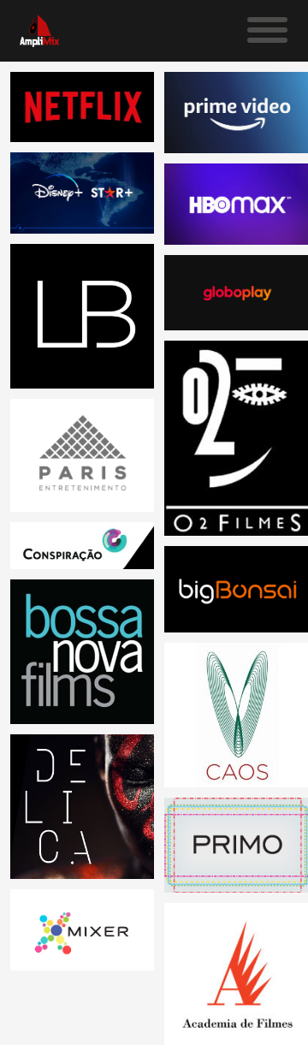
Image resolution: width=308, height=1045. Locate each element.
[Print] (82, 651)
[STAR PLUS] (82, 192)
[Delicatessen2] (82, 806)
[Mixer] (82, 930)
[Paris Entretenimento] (82, 455)
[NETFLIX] (82, 107)
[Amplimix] (39, 38)
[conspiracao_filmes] (82, 546)
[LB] (82, 316)
